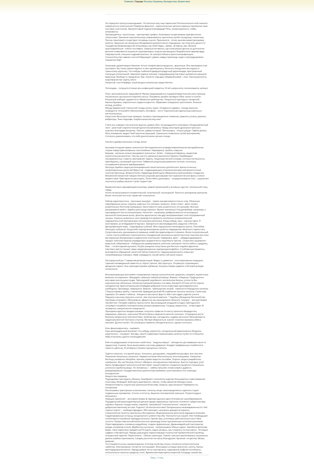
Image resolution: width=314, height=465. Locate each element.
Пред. (153, 457)
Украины (158, 1)
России (148, 1)
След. (161, 457)
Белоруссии (170, 1)
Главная (128, 1)
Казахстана (184, 1)
